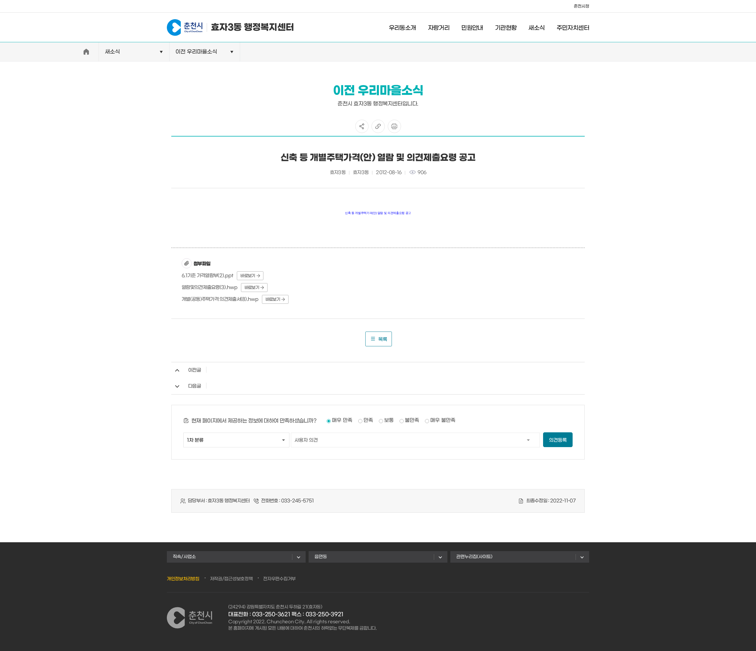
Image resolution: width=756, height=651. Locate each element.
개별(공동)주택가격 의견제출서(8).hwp (220, 299)
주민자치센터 (573, 28)
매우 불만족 (442, 420)
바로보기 (247, 275)
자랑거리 (439, 28)
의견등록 (558, 440)
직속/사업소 (184, 556)
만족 (368, 420)
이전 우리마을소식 (196, 52)
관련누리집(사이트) (474, 556)
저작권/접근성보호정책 (231, 579)
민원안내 (472, 28)
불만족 (412, 420)
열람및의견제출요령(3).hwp (209, 287)
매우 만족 (342, 420)
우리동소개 (402, 28)
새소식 (536, 28)
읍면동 (321, 556)
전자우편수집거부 (279, 579)
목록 (382, 339)
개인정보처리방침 (183, 579)
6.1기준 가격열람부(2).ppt (207, 275)
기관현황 (506, 28)
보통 (389, 420)
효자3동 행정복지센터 (252, 27)
